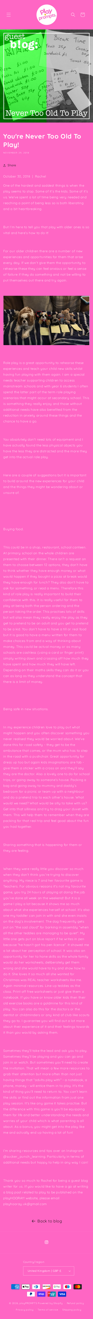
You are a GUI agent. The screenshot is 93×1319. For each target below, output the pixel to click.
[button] (8, 14)
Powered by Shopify (50, 1303)
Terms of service (48, 1309)
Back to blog (49, 1221)
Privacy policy (25, 1309)
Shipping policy (71, 1309)
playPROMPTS (28, 1303)
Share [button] (12, 165)
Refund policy (75, 1303)
